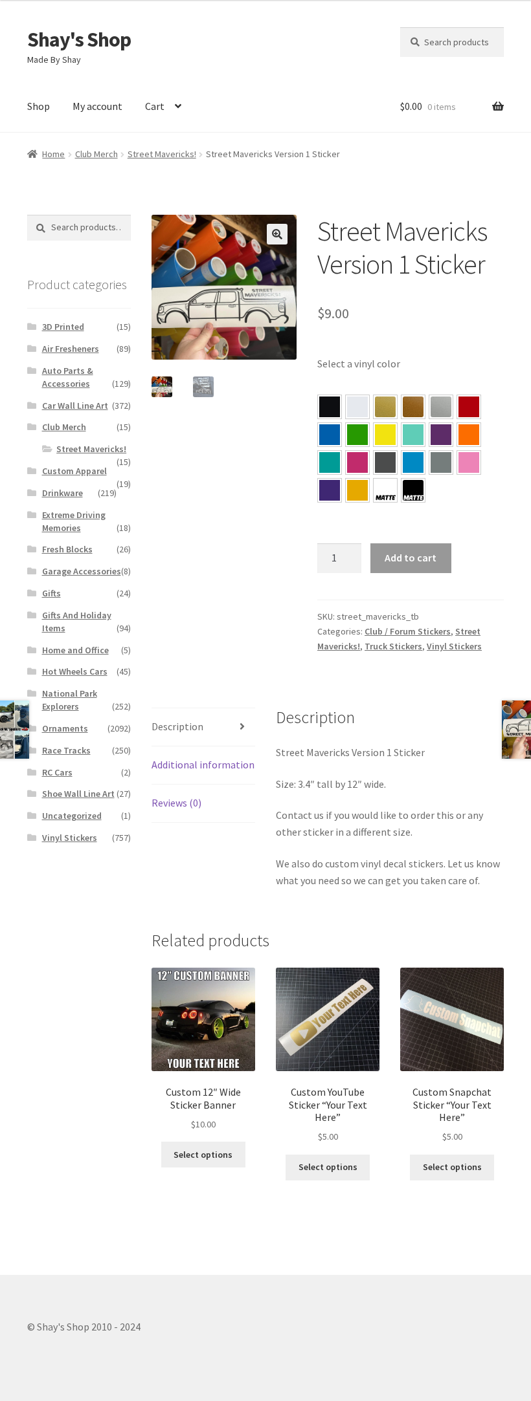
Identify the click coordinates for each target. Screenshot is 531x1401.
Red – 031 (468, 406)
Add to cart (410, 557)
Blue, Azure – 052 (329, 434)
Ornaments (65, 728)
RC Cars (57, 772)
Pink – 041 (357, 462)
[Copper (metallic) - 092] (413, 406)
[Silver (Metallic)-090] (441, 406)
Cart (154, 106)
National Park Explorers (69, 700)
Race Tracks (66, 750)
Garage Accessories (81, 571)
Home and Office (75, 650)
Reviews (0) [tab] (176, 802)
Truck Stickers (393, 646)
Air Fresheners (70, 348)
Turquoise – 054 (329, 462)
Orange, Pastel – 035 (468, 434)
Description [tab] (177, 726)
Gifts (51, 593)
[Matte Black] (413, 490)
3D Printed (63, 326)
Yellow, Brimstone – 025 (385, 434)
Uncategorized (72, 815)
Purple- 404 (329, 490)
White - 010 (357, 406)
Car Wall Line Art (75, 405)
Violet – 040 (441, 434)
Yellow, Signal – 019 (357, 490)
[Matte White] (385, 490)
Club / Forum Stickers (408, 631)
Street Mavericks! (162, 154)
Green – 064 (357, 434)
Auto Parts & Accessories (67, 377)
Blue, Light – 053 (413, 462)
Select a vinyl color (358, 363)
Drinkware (62, 493)
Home (53, 154)
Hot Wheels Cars (74, 671)
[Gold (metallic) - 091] (385, 406)
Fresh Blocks (67, 549)
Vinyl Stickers (454, 646)
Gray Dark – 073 (385, 462)
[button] (277, 234)
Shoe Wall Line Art (78, 793)
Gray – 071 (441, 462)
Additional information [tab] (203, 764)
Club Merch (96, 154)
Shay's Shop (79, 39)
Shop (38, 106)
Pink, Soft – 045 (468, 462)
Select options (203, 1154)
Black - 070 (329, 406)
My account (97, 106)
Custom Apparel (74, 471)
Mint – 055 (413, 434)
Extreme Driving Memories (74, 521)
